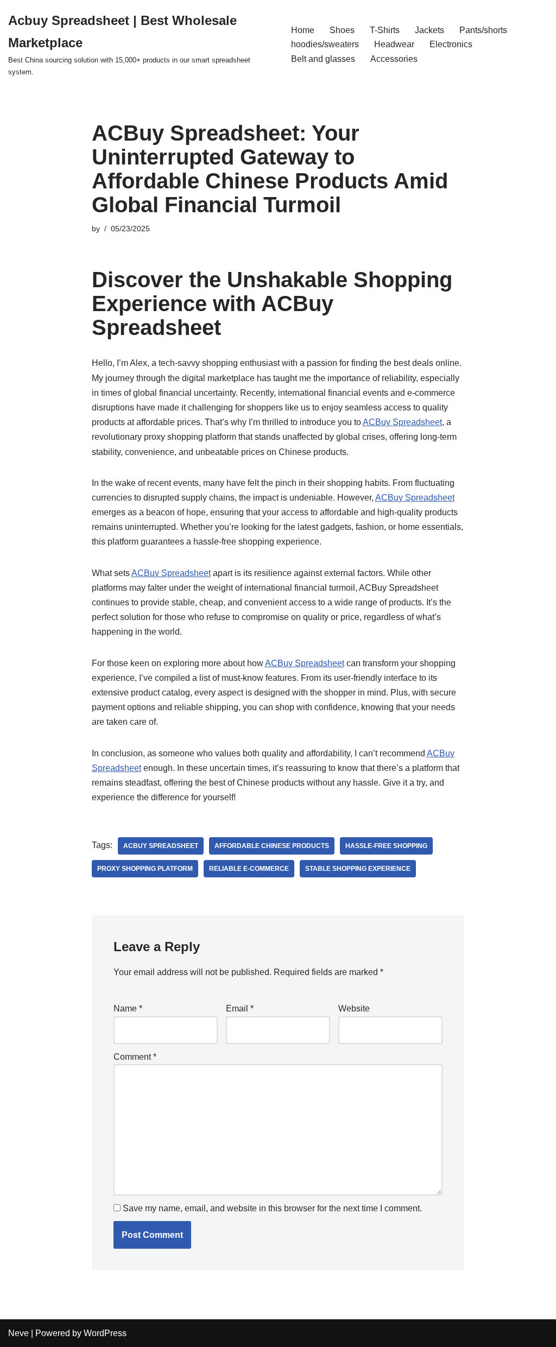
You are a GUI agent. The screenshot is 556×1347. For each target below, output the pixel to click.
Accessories (394, 59)
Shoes (342, 30)
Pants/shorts (483, 30)
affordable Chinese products (271, 846)
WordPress (105, 1333)
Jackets (429, 30)
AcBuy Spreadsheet (160, 846)
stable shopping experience (357, 868)
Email (240, 1008)
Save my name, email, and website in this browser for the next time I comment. (272, 1208)
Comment (134, 1056)
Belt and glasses (323, 59)
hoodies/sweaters (325, 44)
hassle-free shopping (386, 846)
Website (354, 1008)
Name (127, 1008)
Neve (18, 1333)
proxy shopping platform (145, 868)
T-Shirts (385, 30)
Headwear (394, 44)
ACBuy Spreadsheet (402, 422)
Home (302, 30)
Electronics (450, 44)
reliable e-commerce (249, 868)
